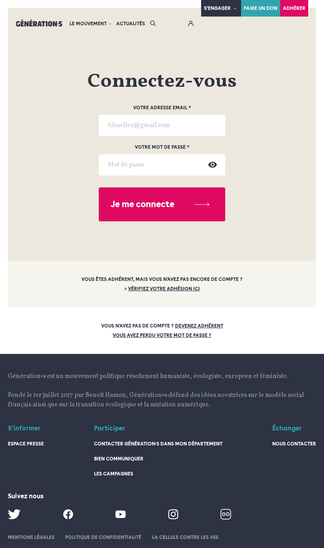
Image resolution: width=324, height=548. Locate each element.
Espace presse (26, 444)
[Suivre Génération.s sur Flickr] (225, 518)
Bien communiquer (118, 459)
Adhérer (294, 8)
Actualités (130, 23)
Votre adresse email (160, 107)
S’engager (217, 8)
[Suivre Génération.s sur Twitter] (14, 517)
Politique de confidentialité (103, 537)
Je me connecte (142, 204)
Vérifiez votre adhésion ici (164, 289)
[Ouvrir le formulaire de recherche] (153, 24)
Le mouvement (88, 23)
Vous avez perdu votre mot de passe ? (162, 335)
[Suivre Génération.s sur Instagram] (173, 517)
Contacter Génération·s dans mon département (158, 444)
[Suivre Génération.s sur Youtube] (120, 516)
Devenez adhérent (199, 326)
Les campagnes (113, 474)
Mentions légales (31, 537)
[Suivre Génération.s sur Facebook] (68, 517)
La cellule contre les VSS (185, 537)
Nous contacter (294, 444)
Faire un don (260, 8)
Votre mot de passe (160, 147)
